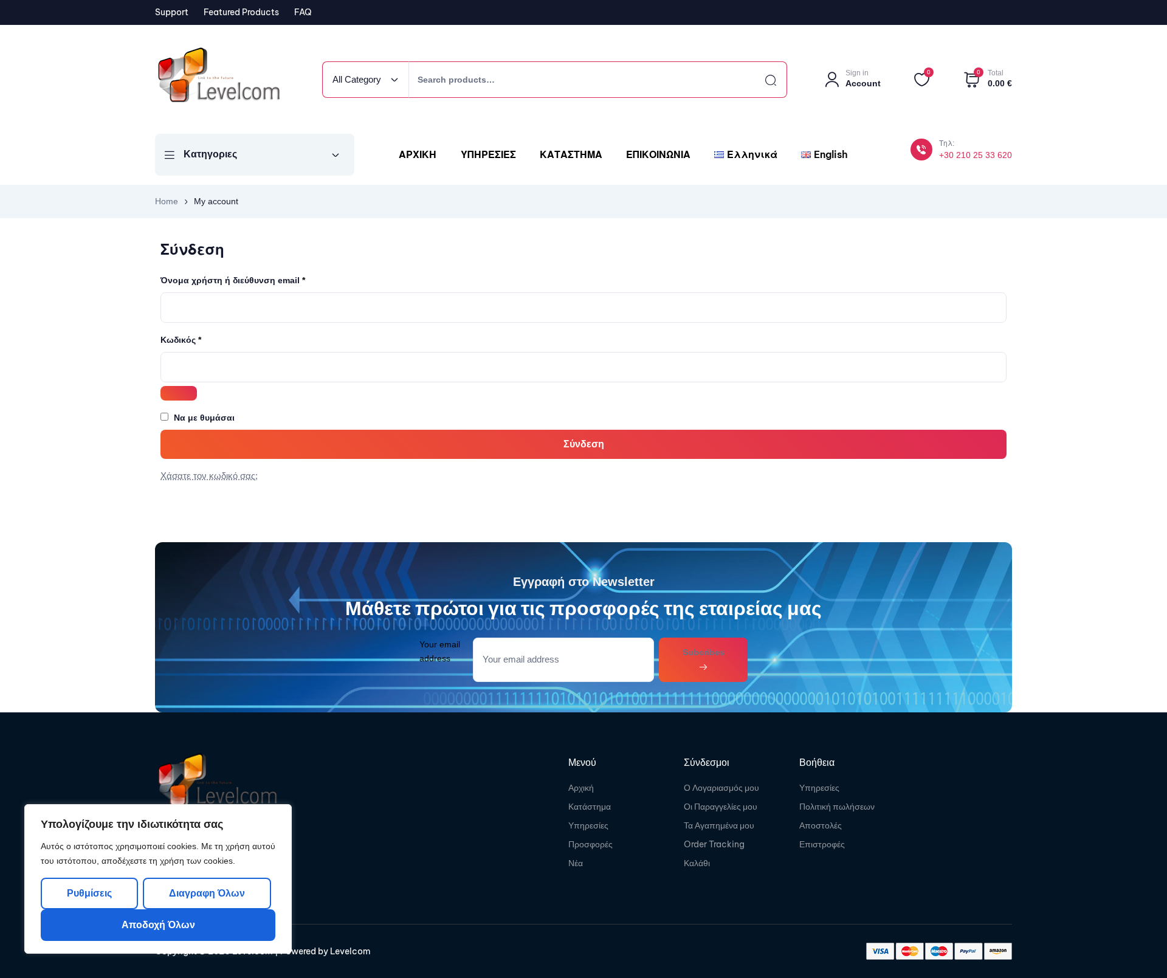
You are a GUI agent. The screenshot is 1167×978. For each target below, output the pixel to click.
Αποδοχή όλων (158, 925)
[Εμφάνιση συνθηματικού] (178, 393)
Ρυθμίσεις (89, 893)
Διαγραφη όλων (206, 893)
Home (166, 201)
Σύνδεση (583, 444)
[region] (158, 879)
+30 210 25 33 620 (975, 155)
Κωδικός (201, 338)
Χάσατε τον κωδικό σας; (209, 475)
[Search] (759, 79)
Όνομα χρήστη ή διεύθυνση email (253, 278)
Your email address (439, 651)
